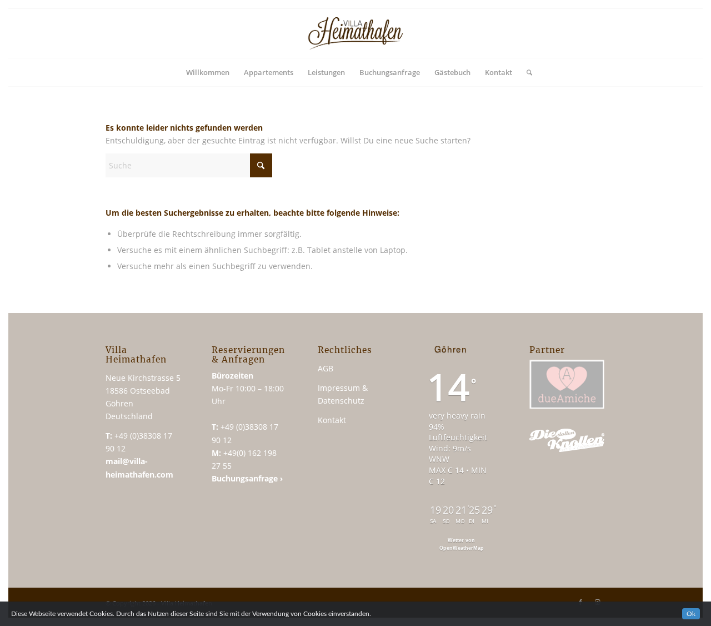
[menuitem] (208, 72)
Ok (691, 613)
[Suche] (525, 72)
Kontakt (332, 420)
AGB (325, 368)
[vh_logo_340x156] (355, 33)
